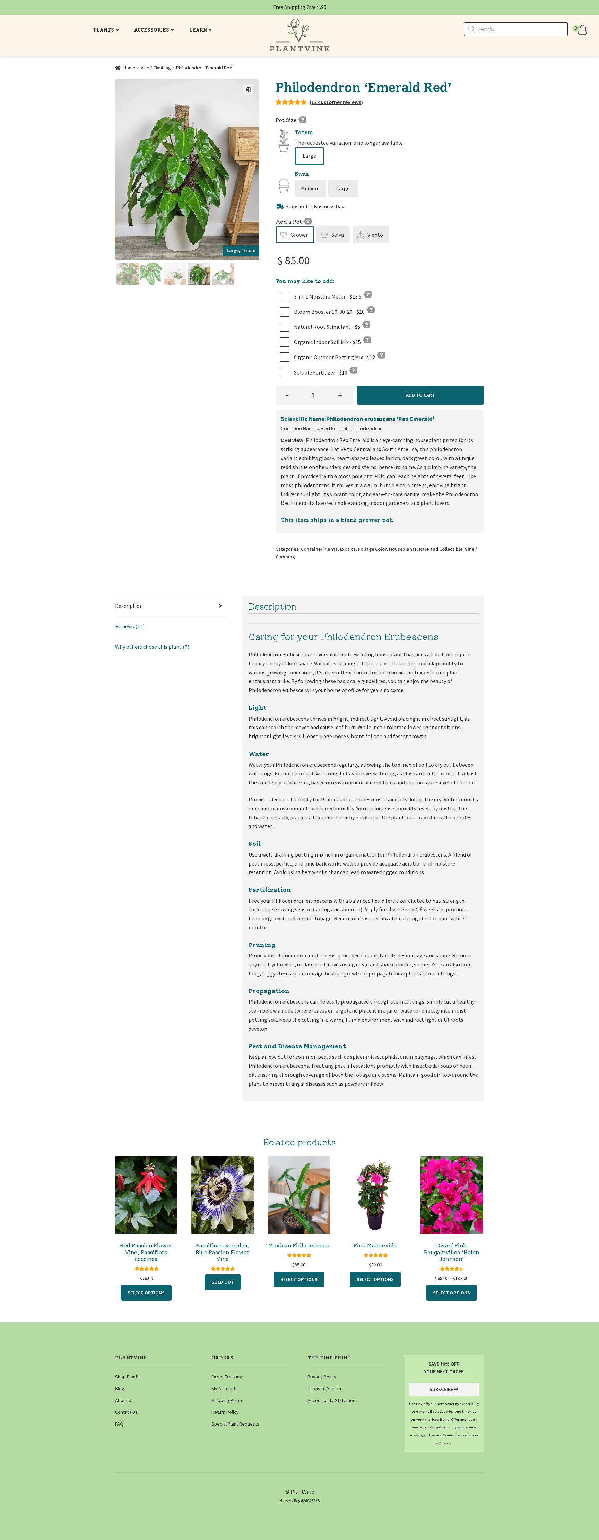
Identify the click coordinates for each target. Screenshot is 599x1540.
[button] (581, 30)
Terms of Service (325, 1388)
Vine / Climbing (156, 67)
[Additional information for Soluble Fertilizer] (353, 370)
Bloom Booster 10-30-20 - (329, 311)
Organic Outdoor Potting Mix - (334, 357)
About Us (124, 1400)
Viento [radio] (375, 234)
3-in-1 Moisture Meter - (327, 296)
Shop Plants (127, 1377)
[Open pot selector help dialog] (307, 220)
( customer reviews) (336, 101)
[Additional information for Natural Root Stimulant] (366, 324)
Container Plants (319, 549)
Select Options (146, 1293)
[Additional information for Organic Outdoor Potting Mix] (381, 354)
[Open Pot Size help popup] (302, 119)
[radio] (309, 156)
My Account (223, 1388)
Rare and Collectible (440, 549)
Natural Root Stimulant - (326, 326)
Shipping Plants (227, 1400)
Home (129, 67)
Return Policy (225, 1412)
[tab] (171, 606)
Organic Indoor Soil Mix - (327, 341)
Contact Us (126, 1412)
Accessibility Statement (332, 1400)
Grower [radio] (299, 234)
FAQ (119, 1424)
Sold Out (222, 1282)
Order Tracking (226, 1377)
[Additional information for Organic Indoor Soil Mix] (367, 339)
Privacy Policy (321, 1377)
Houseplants (403, 549)
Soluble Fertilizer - (320, 372)
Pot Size (287, 120)
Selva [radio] (337, 234)
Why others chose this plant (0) (152, 646)
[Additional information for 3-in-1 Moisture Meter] (367, 294)
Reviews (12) (130, 626)
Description (129, 605)
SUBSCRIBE (441, 1389)
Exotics (348, 549)
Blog (119, 1388)
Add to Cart (420, 395)
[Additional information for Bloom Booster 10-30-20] (370, 309)
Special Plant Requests (235, 1424)
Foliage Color (372, 549)
